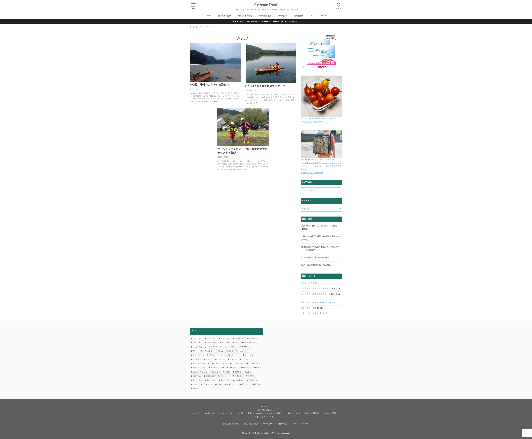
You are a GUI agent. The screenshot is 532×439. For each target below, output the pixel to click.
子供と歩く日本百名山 (243, 372)
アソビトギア (198, 351)
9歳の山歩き (197, 342)
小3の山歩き (225, 380)
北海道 (289, 413)
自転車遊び (298, 16)
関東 (307, 413)
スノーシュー (250, 355)
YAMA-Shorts (247, 347)
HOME (209, 16)
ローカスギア (234, 367)
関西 (334, 413)
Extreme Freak (266, 5)
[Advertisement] (305, 347)
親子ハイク (245, 384)
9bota (322, 313)
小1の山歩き (197, 380)
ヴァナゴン (247, 367)
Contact (323, 16)
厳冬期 (227, 372)
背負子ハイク (231, 384)
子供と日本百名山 (244, 16)
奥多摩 (259, 413)
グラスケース (235, 355)
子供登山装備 (211, 376)
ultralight (225, 347)
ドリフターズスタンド (201, 363)
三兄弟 (258, 367)
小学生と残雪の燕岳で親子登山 (314, 289)
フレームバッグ (238, 363)
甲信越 (316, 413)
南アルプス (227, 413)
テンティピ (221, 359)
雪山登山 (196, 388)
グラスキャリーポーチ (217, 355)
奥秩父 (269, 413)
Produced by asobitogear (312, 173)
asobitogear (226, 342)
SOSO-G (214, 347)
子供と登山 (197, 376)
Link (311, 16)
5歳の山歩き (211, 338)
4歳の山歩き (197, 338)
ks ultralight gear (249, 342)
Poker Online (325, 303)
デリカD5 (244, 359)
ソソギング (197, 359)
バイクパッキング (220, 363)
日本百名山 (252, 380)
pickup (203, 347)
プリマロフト (253, 363)
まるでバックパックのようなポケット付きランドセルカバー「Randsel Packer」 (267, 22)
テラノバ (209, 359)
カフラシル (211, 351)
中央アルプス (211, 413)
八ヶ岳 (204, 372)
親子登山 (257, 384)
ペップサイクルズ (199, 367)
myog (195, 347)
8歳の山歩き (253, 338)
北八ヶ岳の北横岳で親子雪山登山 (315, 294)
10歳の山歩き (212, 342)
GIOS (237, 342)
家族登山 (251, 376)
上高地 (195, 372)
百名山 (219, 384)
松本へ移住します (309, 303)
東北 (298, 413)
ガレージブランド (227, 351)
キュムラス (242, 351)
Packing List (282, 16)
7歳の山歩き (239, 338)
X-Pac (235, 347)
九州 (272, 417)
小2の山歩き (211, 380)
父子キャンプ (207, 384)
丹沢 (279, 413)
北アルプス (216, 372)
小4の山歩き (239, 380)
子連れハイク (225, 376)
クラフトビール (198, 355)
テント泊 (233, 359)
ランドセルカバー (217, 367)
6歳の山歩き (225, 338)
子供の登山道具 (265, 16)
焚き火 (195, 384)
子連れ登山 (239, 376)
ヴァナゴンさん (307, 283)
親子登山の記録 (224, 16)
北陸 (326, 413)
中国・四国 (260, 417)
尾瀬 (249, 413)
